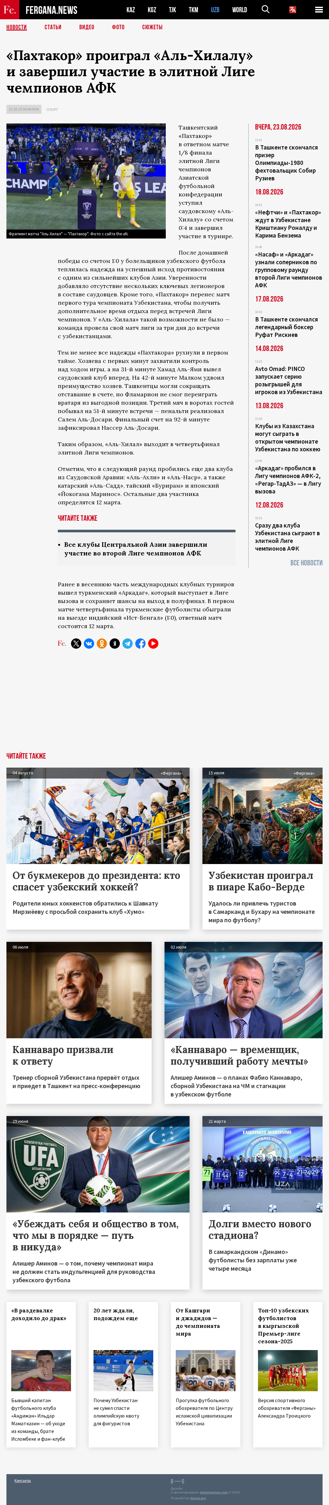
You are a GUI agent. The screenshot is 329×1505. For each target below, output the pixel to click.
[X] (76, 643)
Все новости (306, 563)
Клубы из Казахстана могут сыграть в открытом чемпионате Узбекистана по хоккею (287, 437)
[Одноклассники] (102, 643)
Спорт (52, 109)
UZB (215, 10)
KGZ (152, 10)
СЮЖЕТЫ (152, 27)
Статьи (53, 27)
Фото (118, 27)
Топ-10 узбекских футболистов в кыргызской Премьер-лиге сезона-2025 (283, 1326)
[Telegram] (127, 643)
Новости (16, 27)
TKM (193, 10)
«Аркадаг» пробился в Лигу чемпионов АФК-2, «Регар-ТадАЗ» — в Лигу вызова (288, 479)
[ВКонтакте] (89, 643)
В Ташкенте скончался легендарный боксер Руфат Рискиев (286, 326)
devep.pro (198, 1498)
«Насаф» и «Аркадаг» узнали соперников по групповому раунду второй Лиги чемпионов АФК (288, 269)
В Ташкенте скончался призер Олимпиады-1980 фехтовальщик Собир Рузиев (286, 162)
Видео (86, 27)
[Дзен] (115, 643)
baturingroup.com (214, 1492)
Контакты (22, 1480)
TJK (172, 10)
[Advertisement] (164, 704)
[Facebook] (140, 643)
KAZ (131, 10)
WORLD (239, 10)
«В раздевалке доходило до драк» (39, 1314)
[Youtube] (153, 643)
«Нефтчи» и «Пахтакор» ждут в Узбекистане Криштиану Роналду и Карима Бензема (288, 223)
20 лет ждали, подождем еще (115, 1314)
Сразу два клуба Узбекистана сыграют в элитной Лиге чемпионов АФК (287, 536)
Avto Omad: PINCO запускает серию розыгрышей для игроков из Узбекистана (288, 380)
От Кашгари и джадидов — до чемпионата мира (198, 1322)
